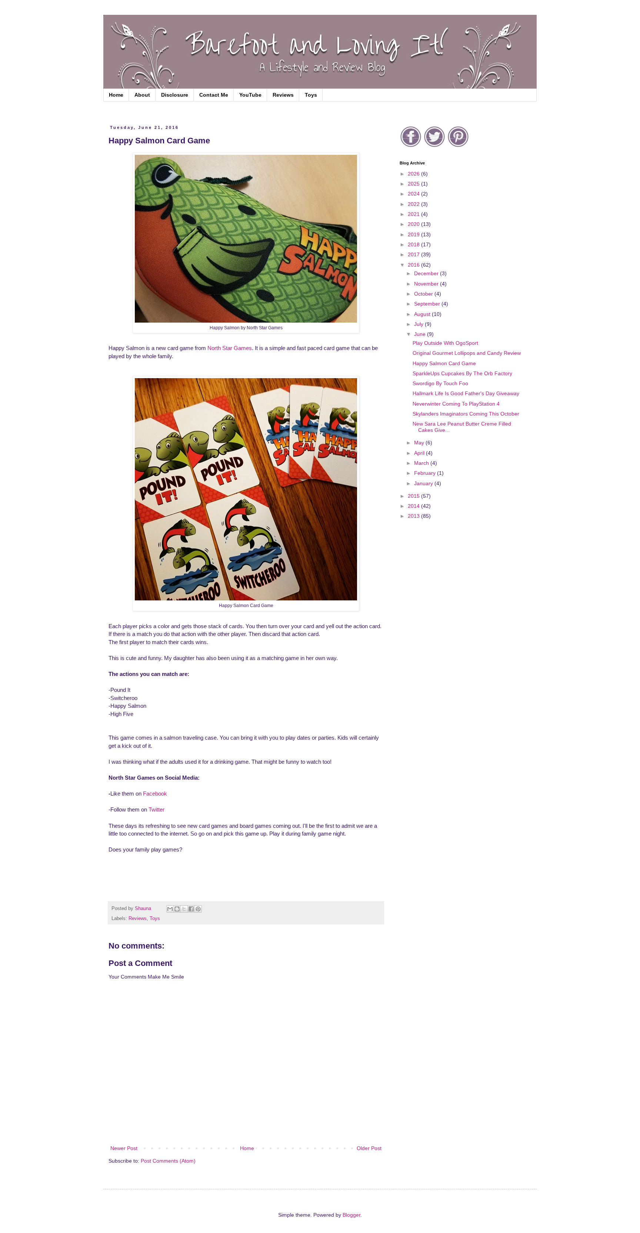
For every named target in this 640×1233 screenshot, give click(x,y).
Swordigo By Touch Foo (440, 383)
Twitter (156, 809)
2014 (414, 506)
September (427, 304)
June (420, 334)
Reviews (283, 95)
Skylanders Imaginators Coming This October (466, 414)
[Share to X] (184, 909)
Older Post (369, 1148)
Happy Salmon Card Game (444, 363)
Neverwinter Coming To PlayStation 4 (456, 404)
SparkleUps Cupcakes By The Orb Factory (462, 373)
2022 (414, 204)
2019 (414, 234)
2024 (414, 194)
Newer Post (123, 1148)
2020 (414, 224)
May (420, 443)
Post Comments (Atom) (168, 1161)
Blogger (351, 1215)
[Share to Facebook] (191, 909)
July (419, 324)
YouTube (250, 95)
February (425, 473)
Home (116, 95)
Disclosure (174, 95)
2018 (414, 244)
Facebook (155, 793)
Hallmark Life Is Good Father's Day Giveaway (466, 393)
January (424, 483)
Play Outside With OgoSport (445, 343)
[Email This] (170, 909)
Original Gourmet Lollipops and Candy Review (467, 353)
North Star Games (229, 348)
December (427, 273)
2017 (414, 254)
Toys (311, 95)
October (424, 294)
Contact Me (213, 95)
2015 (414, 496)
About (142, 95)
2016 (414, 265)
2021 (414, 214)
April (420, 453)
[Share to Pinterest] (198, 909)
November (427, 284)
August (423, 314)
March (422, 463)
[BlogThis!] (177, 909)
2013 (414, 516)
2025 (414, 184)
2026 (414, 174)
